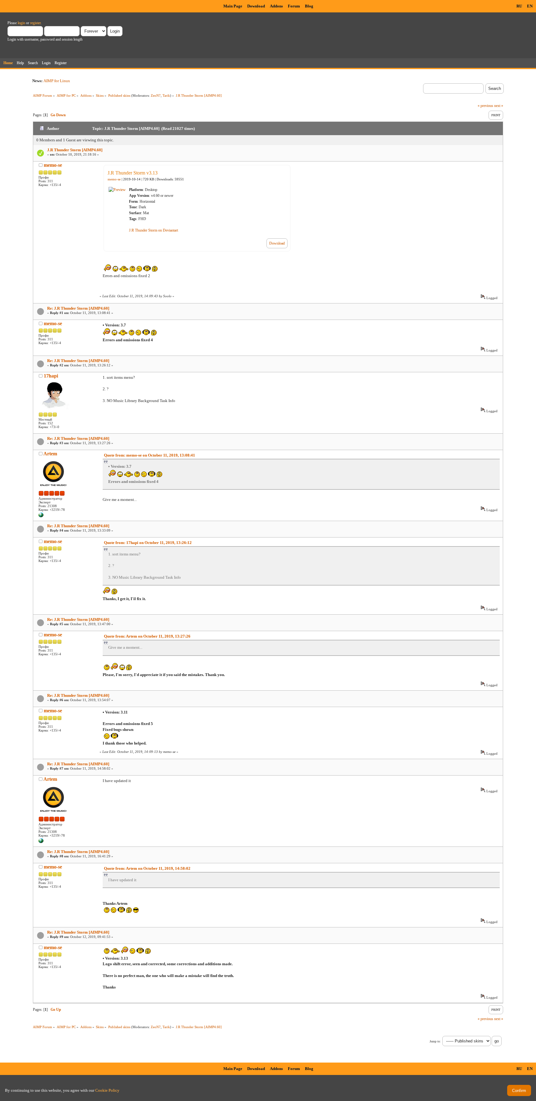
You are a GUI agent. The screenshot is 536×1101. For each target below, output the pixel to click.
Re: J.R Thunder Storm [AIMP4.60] (78, 308)
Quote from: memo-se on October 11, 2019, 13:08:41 (149, 455)
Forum (294, 6)
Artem (50, 453)
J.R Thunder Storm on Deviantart (153, 230)
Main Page (232, 6)
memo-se (53, 165)
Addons (276, 6)
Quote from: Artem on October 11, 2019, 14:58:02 (147, 868)
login (21, 23)
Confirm (519, 1090)
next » (498, 106)
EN (530, 6)
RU (519, 6)
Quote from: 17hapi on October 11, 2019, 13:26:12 (148, 542)
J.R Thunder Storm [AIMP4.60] (74, 150)
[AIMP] (40, 516)
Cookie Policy (107, 1090)
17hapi (51, 375)
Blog (309, 6)
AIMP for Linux (56, 80)
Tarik (166, 95)
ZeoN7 (156, 95)
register (35, 23)
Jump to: (435, 1041)
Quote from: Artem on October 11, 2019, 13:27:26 (147, 636)
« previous (485, 106)
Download (256, 6)
